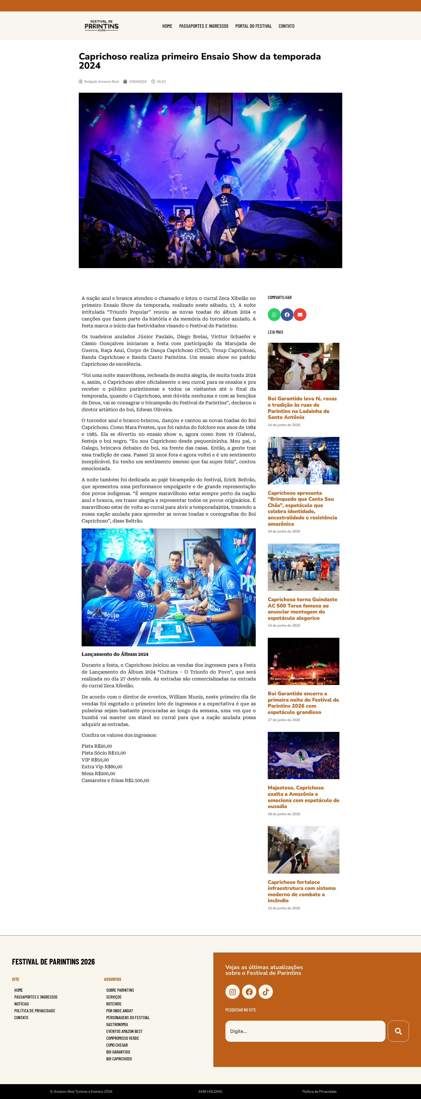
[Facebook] (249, 992)
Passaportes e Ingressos (204, 26)
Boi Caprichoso (119, 1058)
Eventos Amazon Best (124, 1031)
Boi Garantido (118, 1051)
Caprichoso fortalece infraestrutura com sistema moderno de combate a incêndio (302, 891)
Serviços (113, 996)
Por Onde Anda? (119, 1010)
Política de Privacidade (34, 1010)
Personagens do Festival (128, 1017)
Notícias (21, 1003)
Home (167, 26)
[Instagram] (232, 992)
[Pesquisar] (398, 1031)
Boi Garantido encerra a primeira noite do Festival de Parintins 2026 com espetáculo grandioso (303, 703)
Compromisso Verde (122, 1038)
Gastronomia (117, 1024)
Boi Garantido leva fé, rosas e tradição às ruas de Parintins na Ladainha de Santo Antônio (302, 408)
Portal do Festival (253, 26)
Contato (286, 26)
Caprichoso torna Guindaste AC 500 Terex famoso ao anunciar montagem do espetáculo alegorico (302, 608)
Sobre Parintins (120, 990)
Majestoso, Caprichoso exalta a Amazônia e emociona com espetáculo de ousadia (303, 797)
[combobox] (305, 1031)
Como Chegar (117, 1044)
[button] (274, 314)
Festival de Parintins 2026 (53, 961)
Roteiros (113, 1003)
